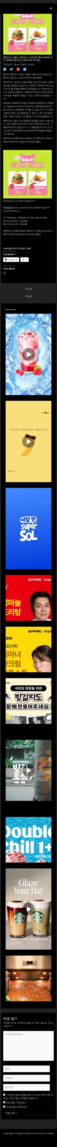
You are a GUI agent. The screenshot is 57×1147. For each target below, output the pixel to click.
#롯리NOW (19, 231)
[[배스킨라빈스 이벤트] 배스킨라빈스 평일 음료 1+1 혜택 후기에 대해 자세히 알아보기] (29, 839)
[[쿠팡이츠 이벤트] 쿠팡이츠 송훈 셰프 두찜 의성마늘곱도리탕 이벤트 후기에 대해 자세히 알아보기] (29, 598)
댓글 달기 (7, 64)
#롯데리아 (8, 231)
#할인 (38, 234)
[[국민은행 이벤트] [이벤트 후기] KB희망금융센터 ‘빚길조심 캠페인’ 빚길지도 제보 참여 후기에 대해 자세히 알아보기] (29, 701)
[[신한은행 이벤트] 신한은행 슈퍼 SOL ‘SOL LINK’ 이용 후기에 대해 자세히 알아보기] (29, 528)
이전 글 (28, 289)
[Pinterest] (18, 69)
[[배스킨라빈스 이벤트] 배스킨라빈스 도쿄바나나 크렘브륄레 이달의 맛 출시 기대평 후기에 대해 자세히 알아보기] (29, 441)
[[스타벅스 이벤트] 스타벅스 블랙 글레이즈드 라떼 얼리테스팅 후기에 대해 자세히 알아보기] (29, 909)
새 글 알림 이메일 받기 (16, 1107)
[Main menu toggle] (51, 8)
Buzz (16, 64)
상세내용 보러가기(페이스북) (17, 248)
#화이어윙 (8, 234)
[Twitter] (11, 69)
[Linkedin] (24, 69)
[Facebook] (4, 69)
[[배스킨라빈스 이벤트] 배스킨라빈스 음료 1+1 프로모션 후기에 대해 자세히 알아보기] (29, 354)
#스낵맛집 (29, 234)
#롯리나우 (31, 231)
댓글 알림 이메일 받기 (16, 1102)
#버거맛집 (19, 234)
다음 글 (28, 296)
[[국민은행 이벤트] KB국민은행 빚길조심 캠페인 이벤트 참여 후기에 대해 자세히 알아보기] (29, 770)
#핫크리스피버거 (44, 231)
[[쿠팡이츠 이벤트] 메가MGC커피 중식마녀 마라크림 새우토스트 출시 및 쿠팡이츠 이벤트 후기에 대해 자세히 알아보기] (29, 649)
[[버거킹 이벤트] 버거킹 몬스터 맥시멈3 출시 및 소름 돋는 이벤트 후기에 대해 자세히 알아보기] (29, 978)
